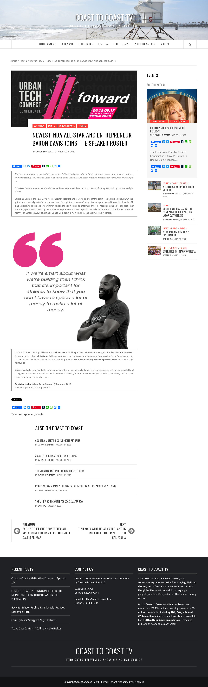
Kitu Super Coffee (46, 355)
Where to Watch (144, 44)
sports (39, 414)
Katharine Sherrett (47, 444)
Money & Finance (67, 125)
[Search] (190, 44)
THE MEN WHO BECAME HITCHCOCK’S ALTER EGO (59, 502)
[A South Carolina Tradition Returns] (154, 185)
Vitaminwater (61, 352)
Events (51, 125)
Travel (126, 44)
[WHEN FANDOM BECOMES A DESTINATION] (154, 230)
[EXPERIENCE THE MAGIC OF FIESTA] (154, 250)
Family (175, 183)
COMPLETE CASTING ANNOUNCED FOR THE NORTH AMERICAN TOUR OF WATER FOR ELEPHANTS (36, 595)
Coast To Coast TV (46, 151)
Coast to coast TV (104, 17)
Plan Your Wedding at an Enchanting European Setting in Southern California (102, 531)
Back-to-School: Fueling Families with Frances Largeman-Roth (38, 610)
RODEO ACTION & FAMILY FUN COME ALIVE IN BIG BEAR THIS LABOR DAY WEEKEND (75, 486)
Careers (164, 44)
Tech (115, 44)
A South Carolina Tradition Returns (56, 456)
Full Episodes (86, 44)
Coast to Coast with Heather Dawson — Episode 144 (38, 580)
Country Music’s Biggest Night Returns (57, 441)
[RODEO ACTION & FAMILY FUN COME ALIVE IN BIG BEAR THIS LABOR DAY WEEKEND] (154, 207)
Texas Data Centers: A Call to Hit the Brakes (36, 628)
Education (39, 125)
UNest (19, 359)
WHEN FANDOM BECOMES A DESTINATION (176, 233)
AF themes (138, 681)
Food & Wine (67, 44)
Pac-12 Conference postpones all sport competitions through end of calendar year (47, 531)
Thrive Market (126, 352)
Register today (23, 384)
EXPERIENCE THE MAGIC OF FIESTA (179, 251)
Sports (82, 125)
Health (101, 44)
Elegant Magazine (118, 681)
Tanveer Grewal (45, 490)
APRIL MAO (42, 505)
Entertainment (47, 44)
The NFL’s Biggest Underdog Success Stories (59, 471)
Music (184, 121)
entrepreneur (26, 414)
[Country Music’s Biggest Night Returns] (172, 106)
